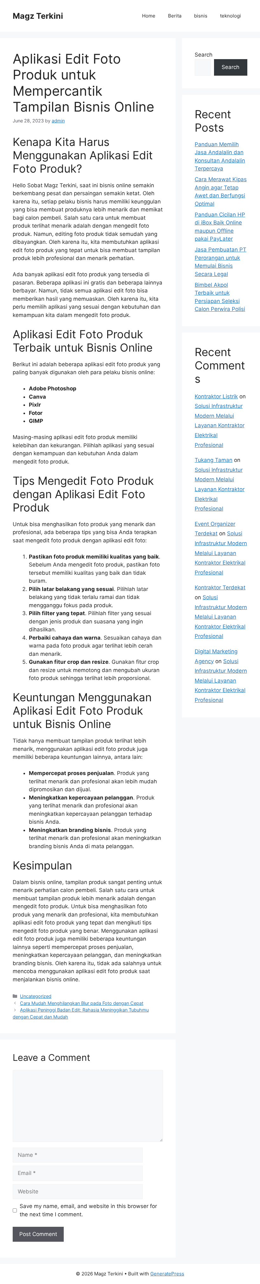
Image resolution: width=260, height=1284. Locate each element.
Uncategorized (35, 996)
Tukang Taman (213, 460)
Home (148, 16)
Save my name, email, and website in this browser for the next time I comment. (88, 1210)
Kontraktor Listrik (216, 396)
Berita (174, 16)
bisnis (200, 16)
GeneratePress (167, 1274)
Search (203, 54)
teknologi (230, 16)
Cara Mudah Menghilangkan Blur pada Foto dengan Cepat (81, 1003)
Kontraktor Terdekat (220, 587)
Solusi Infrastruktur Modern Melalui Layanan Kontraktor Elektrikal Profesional (219, 425)
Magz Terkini (38, 16)
